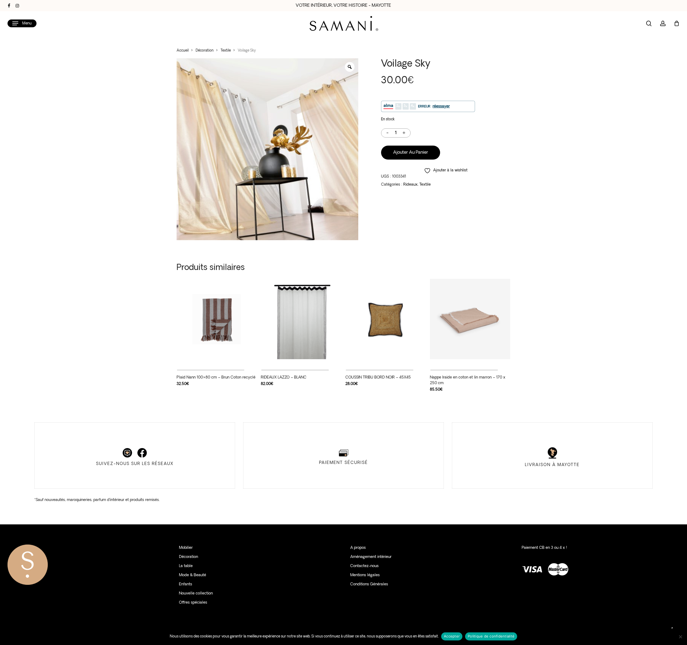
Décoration (205, 50)
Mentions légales (365, 575)
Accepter (452, 636)
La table (186, 566)
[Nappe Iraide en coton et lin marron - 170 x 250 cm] (470, 319)
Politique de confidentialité (491, 636)
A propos (358, 548)
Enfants (185, 584)
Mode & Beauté (192, 575)
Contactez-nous (364, 566)
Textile (226, 50)
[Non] (680, 636)
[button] (22, 23)
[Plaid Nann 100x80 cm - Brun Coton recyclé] (217, 319)
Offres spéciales (193, 603)
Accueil (183, 50)
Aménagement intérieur (371, 557)
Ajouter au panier (410, 152)
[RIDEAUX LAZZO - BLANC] (301, 319)
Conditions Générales (369, 584)
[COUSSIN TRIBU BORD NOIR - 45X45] (385, 319)
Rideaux (410, 185)
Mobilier (186, 548)
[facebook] (9, 6)
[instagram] (17, 6)
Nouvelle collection (196, 594)
